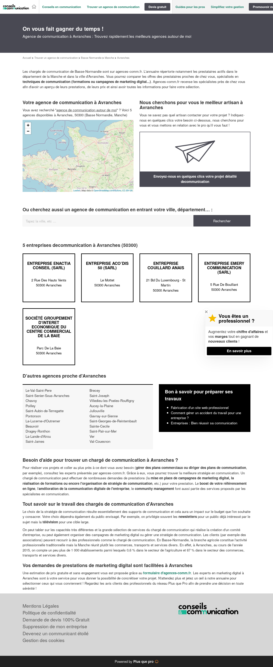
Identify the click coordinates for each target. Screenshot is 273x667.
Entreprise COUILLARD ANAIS (165, 265)
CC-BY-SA (127, 190)
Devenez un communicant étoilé (56, 633)
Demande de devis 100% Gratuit (56, 619)
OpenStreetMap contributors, (108, 190)
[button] (61, 7)
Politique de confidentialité (49, 612)
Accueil (27, 58)
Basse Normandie (91, 58)
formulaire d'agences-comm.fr (167, 572)
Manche (109, 58)
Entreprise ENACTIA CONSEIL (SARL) (49, 265)
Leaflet (76, 190)
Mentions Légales (41, 605)
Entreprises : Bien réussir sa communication (204, 422)
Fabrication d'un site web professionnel (200, 407)
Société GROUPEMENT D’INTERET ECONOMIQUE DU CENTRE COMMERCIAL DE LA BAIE (48, 326)
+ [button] (28, 125)
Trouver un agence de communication (56, 58)
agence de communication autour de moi (86, 109)
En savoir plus (239, 350)
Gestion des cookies (44, 640)
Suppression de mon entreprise (55, 626)
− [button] (28, 131)
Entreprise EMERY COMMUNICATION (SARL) (224, 267)
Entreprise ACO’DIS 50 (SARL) (107, 265)
